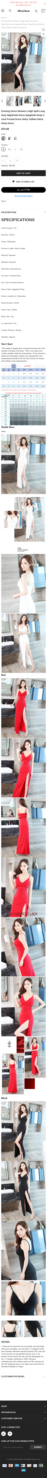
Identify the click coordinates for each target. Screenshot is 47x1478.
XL (21, 149)
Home (3, 18)
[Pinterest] (10, 1433)
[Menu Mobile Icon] (2, 10)
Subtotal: (4, 166)
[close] (45, 4)
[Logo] (23, 10)
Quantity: (4, 156)
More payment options (23, 196)
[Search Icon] (10, 10)
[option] (23, 62)
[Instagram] (3, 1433)
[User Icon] (36, 10)
